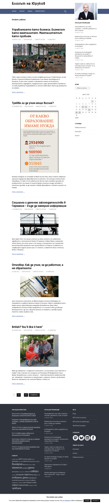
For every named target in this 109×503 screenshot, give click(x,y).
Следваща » (34, 395)
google (29, 459)
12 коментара (50, 271)
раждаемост (15, 482)
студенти (31, 485)
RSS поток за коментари (81, 421)
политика (15, 480)
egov (17, 459)
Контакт (22, 11)
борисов (32, 461)
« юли (76, 117)
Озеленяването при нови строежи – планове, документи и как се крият (86, 28)
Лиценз (30, 11)
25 (79, 112)
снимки (34, 482)
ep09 (20, 459)
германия (17, 468)
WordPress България (79, 425)
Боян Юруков (28, 39)
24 (76, 112)
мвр (32, 475)
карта (28, 475)
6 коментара (52, 106)
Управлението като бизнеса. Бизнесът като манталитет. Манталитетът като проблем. (38, 33)
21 (89, 109)
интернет (20, 475)
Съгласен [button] (87, 500)
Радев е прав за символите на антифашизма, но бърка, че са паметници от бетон (85, 65)
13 (86, 107)
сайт (24, 482)
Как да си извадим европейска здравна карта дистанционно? (26, 441)
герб (33, 464)
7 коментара (52, 209)
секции (29, 482)
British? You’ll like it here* (27, 327)
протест (28, 480)
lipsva (33, 459)
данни (31, 468)
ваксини (25, 464)
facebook (24, 459)
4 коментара (51, 39)
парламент (33, 478)
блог (28, 461)
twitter (25, 461)
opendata (15, 461)
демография (15, 471)
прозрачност (21, 480)
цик (35, 485)
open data (20, 461)
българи (38, 461)
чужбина (16, 488)
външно (30, 464)
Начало (14, 11)
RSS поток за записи (79, 417)
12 (82, 107)
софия (15, 485)
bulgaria (14, 459)
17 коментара (52, 330)
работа (33, 480)
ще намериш (66, 500)
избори (34, 471)
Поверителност (40, 11)
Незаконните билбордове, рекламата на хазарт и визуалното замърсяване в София (56, 439)
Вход (74, 413)
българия (17, 464)
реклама (20, 482)
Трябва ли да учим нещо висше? (33, 103)
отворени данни (20, 478)
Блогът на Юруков (28, 4)
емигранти (22, 471)
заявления (27, 471)
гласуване (25, 468)
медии (35, 475)
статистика (23, 485)
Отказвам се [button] (95, 500)
